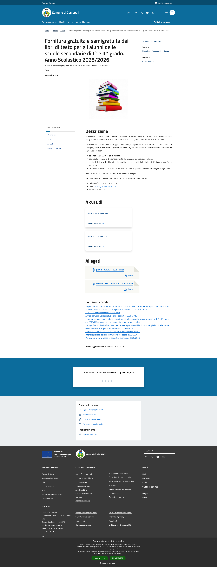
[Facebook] (135, 12)
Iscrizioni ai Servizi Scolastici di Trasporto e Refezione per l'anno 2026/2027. (117, 309)
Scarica (130, 275)
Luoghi (145, 493)
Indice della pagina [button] (53, 127)
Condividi (146, 41)
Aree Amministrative (50, 478)
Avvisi (62, 30)
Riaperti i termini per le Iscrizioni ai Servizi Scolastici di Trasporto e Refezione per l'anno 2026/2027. (127, 306)
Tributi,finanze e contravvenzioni (121, 481)
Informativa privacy (116, 516)
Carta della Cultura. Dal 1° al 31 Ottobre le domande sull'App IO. (112, 331)
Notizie (145, 474)
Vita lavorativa (81, 482)
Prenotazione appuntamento (86, 512)
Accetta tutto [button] (99, 558)
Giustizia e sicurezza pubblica (120, 477)
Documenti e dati (48, 498)
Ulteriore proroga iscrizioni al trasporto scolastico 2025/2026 (111, 334)
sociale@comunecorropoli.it (106, 186)
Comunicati (146, 478)
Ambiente (112, 485)
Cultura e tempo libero (84, 478)
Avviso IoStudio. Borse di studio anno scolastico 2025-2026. (111, 315)
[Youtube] (146, 12)
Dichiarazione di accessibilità (120, 525)
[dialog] (108, 552)
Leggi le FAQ (80, 520)
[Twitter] (141, 12)
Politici (44, 490)
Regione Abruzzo (48, 3)
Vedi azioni (158, 41)
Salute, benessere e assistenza (120, 489)
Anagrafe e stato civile (84, 474)
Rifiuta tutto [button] (117, 558)
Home (47, 30)
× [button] (214, 540)
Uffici (44, 482)
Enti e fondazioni (48, 486)
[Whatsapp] (152, 12)
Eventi (144, 497)
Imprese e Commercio (83, 486)
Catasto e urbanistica (83, 493)
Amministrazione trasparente (120, 512)
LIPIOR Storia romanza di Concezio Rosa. (102, 312)
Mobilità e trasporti (82, 500)
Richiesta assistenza (83, 525)
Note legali (113, 520)
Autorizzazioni (114, 493)
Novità (55, 30)
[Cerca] (172, 12)
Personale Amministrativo (52, 494)
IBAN (44, 528)
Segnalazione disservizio (84, 516)
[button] (108, 563)
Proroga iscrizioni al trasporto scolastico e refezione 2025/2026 (112, 337)
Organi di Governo (49, 474)
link (121, 553)
